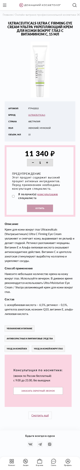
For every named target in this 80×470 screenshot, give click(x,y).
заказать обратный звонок (38, 391)
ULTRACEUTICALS (36, 115)
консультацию (47, 194)
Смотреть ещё (40, 415)
